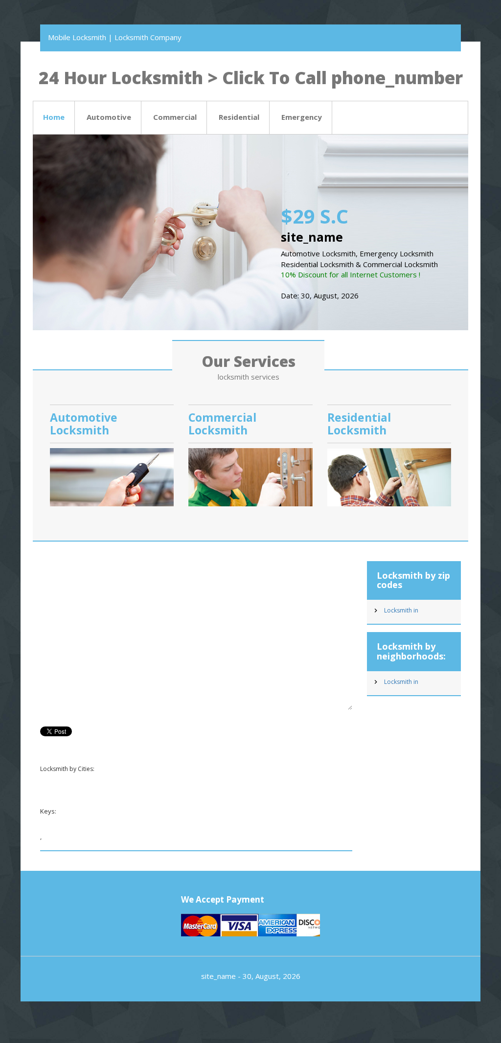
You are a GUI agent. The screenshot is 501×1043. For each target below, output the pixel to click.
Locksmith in (401, 610)
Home (54, 117)
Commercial (175, 117)
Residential (239, 117)
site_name (218, 976)
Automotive (109, 117)
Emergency (301, 117)
